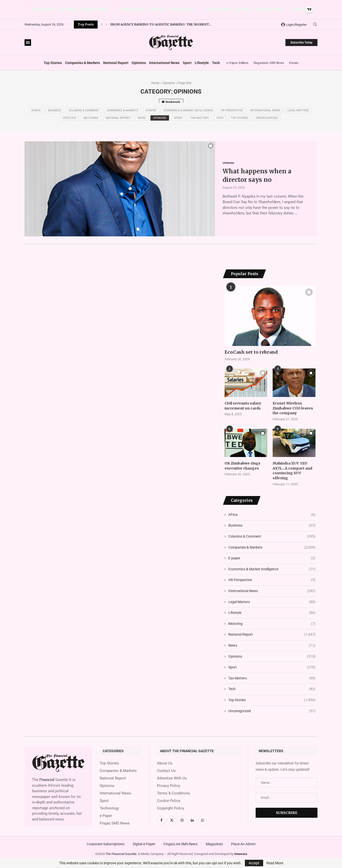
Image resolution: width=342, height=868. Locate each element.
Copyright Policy (170, 808)
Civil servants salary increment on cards (243, 405)
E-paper (151, 110)
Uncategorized (267, 118)
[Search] (314, 25)
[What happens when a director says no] (120, 188)
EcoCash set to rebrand (251, 352)
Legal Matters (298, 110)
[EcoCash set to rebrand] (270, 316)
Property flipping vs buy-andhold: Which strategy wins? (160, 25)
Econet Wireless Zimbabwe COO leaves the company (293, 408)
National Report (115, 63)
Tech (216, 63)
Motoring (91, 118)
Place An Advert (243, 844)
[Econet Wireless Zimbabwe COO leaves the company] (294, 382)
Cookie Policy (168, 801)
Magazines (214, 844)
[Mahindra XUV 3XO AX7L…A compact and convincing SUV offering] (294, 443)
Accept (254, 863)
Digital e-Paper (144, 844)
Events (293, 63)
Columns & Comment (84, 110)
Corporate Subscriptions (105, 844)
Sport (187, 63)
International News (164, 63)
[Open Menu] (28, 42)
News (142, 118)
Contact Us (166, 771)
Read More (274, 863)
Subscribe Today (301, 42)
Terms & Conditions (173, 793)
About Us (165, 763)
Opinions (139, 63)
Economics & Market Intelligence (188, 110)
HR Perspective (232, 110)
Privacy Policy (168, 786)
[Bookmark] (210, 146)
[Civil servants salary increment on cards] (246, 382)
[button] (102, 25)
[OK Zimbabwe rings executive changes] (246, 443)
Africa (36, 110)
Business (54, 110)
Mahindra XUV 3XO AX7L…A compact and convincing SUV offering (292, 470)
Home (155, 83)
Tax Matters (199, 118)
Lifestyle (202, 63)
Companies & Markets (82, 63)
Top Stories (53, 63)
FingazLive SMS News (268, 63)
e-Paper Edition (237, 63)
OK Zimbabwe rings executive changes (242, 466)
